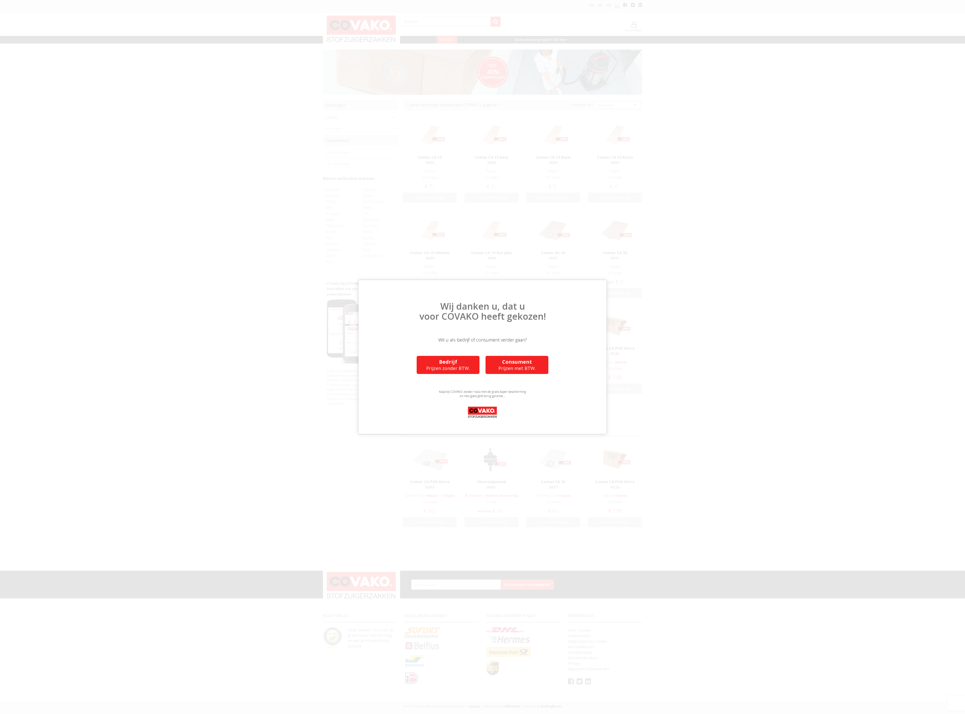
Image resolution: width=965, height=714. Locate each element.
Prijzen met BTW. (517, 364)
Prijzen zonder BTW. (448, 364)
